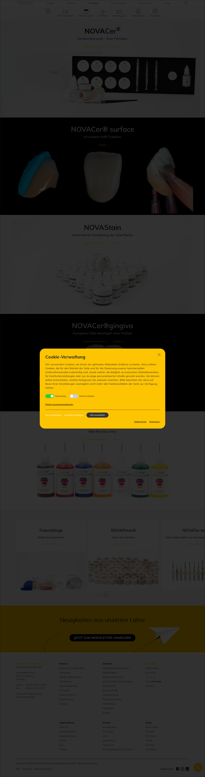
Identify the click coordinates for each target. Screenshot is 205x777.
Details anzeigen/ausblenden (59, 404)
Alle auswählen (97, 415)
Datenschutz (140, 421)
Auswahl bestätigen (74, 415)
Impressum (154, 421)
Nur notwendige (53, 415)
